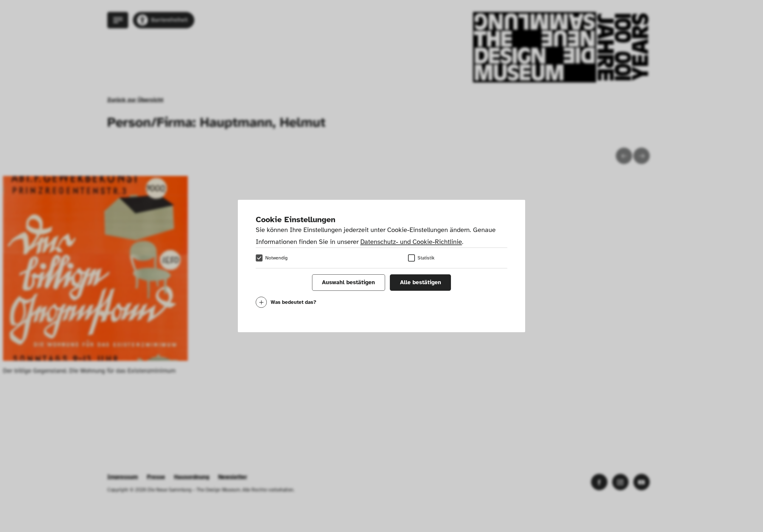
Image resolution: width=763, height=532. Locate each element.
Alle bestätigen (420, 282)
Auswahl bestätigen (348, 282)
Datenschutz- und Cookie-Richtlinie (411, 242)
